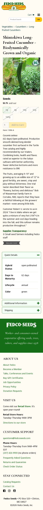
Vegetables (7, 26)
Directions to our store (14, 422)
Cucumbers (21, 26)
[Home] (13, 6)
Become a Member (12, 369)
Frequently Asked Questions (16, 457)
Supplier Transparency (14, 230)
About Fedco (9, 364)
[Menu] (39, 14)
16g (26, 109)
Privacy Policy (9, 386)
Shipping (9, 310)
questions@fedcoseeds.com (16, 438)
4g (16, 109)
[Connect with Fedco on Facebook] (4, 490)
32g (36, 109)
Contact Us (8, 486)
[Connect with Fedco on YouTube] (14, 490)
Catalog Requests (11, 481)
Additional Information (16, 303)
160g (9, 116)
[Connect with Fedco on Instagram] (9, 490)
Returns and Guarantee (14, 462)
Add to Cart (18, 124)
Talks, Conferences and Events (18, 373)
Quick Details (11, 255)
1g (8, 109)
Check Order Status (12, 466)
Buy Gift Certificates (13, 377)
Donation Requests (12, 390)
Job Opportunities (12, 382)
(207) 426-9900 (10, 452)
